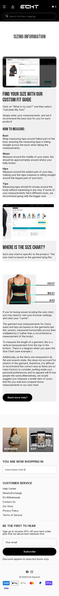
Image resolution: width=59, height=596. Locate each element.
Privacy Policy (11, 510)
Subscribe (30, 551)
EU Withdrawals (11, 497)
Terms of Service (12, 515)
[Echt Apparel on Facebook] (27, 572)
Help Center (9, 488)
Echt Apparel (33, 577)
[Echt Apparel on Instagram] (32, 572)
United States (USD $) (15, 469)
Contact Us (9, 501)
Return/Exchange (12, 493)
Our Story (8, 506)
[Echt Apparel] (29, 7)
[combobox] (29, 16)
